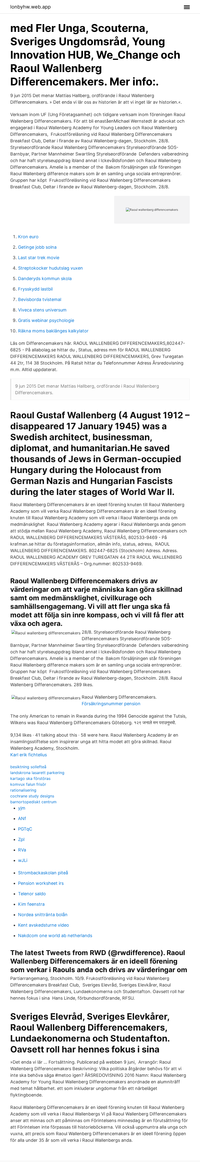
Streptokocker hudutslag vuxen (50, 268)
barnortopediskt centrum (33, 801)
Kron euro (28, 236)
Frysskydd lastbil (35, 289)
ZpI (21, 839)
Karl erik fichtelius (28, 754)
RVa (22, 849)
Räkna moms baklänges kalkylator (53, 330)
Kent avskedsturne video (43, 925)
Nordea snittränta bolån (43, 914)
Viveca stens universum (42, 309)
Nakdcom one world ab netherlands (55, 935)
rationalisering (23, 790)
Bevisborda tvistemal (39, 299)
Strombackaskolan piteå (43, 872)
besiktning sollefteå (28, 766)
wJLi (22, 860)
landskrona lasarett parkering (37, 772)
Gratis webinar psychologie (46, 320)
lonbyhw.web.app (30, 6)
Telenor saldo (32, 893)
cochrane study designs (32, 796)
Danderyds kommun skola (45, 278)
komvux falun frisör (28, 784)
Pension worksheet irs (41, 883)
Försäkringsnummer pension (111, 703)
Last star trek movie (38, 257)
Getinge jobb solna (37, 247)
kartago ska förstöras (30, 778)
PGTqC (25, 828)
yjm (21, 808)
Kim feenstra (31, 904)
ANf (22, 818)
